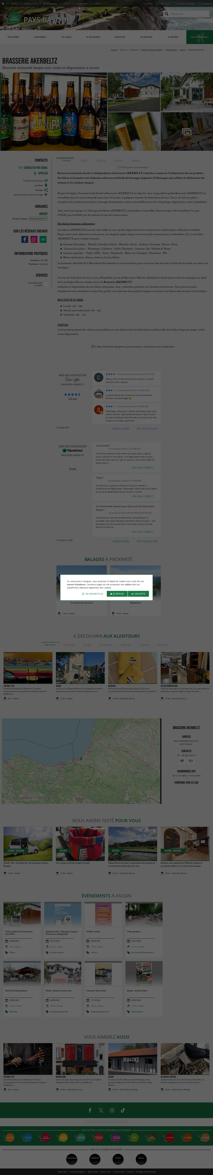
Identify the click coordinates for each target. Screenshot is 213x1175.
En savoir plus (94, 593)
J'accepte (140, 593)
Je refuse (118, 593)
